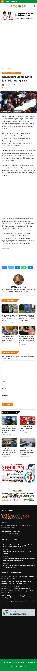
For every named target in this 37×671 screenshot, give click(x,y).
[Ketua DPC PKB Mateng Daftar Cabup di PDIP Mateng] (27, 420)
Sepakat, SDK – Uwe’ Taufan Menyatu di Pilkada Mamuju (8, 338)
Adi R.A (3, 576)
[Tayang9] (18, 6)
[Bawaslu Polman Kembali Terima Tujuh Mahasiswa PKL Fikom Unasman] (27, 442)
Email (4, 388)
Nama (4, 381)
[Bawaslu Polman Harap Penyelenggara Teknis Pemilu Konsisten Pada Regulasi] (9, 420)
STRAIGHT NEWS (15, 73)
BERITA (10, 69)
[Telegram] (30, 267)
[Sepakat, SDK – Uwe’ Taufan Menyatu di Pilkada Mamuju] (10, 330)
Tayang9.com (31, 662)
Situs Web (5, 395)
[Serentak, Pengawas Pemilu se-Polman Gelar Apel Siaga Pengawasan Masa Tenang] (9, 442)
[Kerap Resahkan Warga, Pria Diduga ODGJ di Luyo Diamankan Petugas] (10, 308)
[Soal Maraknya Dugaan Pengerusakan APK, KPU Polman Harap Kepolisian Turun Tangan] (27, 308)
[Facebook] (4, 267)
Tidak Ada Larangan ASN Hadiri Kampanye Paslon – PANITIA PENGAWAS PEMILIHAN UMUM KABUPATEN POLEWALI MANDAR (16, 589)
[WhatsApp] (24, 267)
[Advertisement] (18, 42)
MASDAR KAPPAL (9, 85)
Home (5, 69)
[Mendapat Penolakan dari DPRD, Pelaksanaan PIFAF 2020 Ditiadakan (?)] (27, 330)
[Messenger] (17, 267)
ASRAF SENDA (5, 596)
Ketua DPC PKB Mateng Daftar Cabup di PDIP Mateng (27, 428)
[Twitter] (11, 267)
